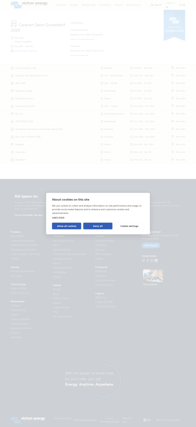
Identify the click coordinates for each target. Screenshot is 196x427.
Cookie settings (129, 226)
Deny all (98, 226)
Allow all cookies (66, 226)
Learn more (58, 217)
